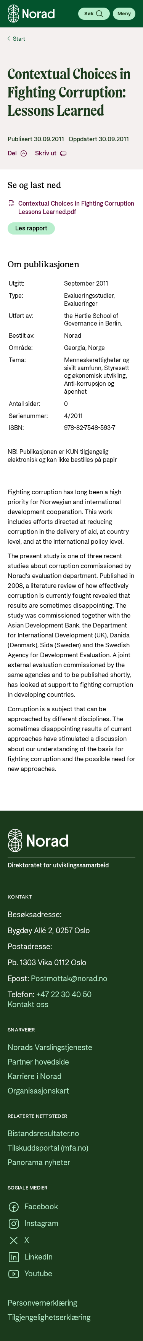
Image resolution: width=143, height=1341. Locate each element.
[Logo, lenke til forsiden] (31, 14)
